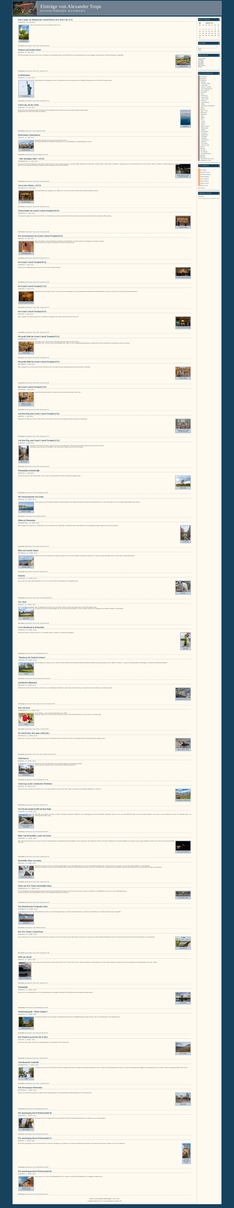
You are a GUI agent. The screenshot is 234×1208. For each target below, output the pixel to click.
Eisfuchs (21, 576)
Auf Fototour (203, 76)
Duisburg (203, 81)
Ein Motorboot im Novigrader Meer (33, 906)
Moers (202, 107)
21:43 (46, 154)
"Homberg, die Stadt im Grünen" (32, 657)
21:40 (48, 678)
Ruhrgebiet (204, 114)
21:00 (46, 1134)
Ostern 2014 (204, 97)
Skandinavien (205, 140)
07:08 (47, 952)
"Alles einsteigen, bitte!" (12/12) (31, 159)
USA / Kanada (40, 45)
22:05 (47, 466)
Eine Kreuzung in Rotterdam (30, 1087)
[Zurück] (200, 23)
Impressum (201, 196)
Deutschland (40, 831)
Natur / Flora (40, 703)
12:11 (47, 409)
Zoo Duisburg (43, 597)
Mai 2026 (200, 62)
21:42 (47, 206)
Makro (203, 104)
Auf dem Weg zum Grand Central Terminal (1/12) (38, 440)
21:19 (47, 902)
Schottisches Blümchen (27, 683)
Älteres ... (200, 66)
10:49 (47, 729)
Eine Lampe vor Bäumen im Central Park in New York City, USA (45, 20)
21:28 (46, 571)
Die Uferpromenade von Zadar (31, 497)
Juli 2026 (200, 60)
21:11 (47, 546)
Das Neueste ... (202, 65)
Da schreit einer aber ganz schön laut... (34, 733)
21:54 (47, 332)
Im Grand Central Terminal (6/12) (32, 311)
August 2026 (201, 58)
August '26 (209, 23)
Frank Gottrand (204, 178)
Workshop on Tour (206, 160)
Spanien (203, 141)
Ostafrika (203, 138)
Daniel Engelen (204, 176)
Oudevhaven (23, 758)
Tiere (38, 597)
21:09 (47, 282)
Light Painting (205, 102)
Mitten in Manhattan (26, 520)
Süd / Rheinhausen (206, 88)
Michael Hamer (204, 181)
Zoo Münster (204, 152)
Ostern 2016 (204, 99)
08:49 (44, 516)
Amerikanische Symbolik (28, 1062)
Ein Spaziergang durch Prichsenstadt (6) (35, 1171)
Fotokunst (203, 100)
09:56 (46, 1167)
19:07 (46, 1108)
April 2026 (201, 64)
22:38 (46, 779)
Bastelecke (203, 78)
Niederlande (40, 154)
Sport (202, 116)
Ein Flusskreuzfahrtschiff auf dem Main (34, 809)
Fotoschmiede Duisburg (63, 10)
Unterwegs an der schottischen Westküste (35, 784)
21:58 (47, 231)
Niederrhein (204, 112)
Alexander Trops (31, 45)
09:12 (47, 1083)
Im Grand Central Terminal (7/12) (32, 286)
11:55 (47, 357)
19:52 (44, 131)
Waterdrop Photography (208, 105)
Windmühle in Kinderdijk (28, 470)
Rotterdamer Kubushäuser (29, 135)
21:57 (47, 307)
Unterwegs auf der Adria (28, 105)
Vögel (49, 754)
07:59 (46, 804)
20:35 (46, 831)
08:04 (44, 927)
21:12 (47, 258)
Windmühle (23, 987)
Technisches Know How (207, 158)
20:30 (47, 181)
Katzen (203, 122)
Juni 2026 (201, 61)
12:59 (47, 45)
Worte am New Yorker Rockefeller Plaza (35, 886)
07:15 (50, 597)
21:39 (47, 856)
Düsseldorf (204, 92)
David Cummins (103, 1201)
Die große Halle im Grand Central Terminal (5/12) (38, 336)
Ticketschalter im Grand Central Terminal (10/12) (38, 211)
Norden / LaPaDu (206, 87)
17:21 (47, 100)
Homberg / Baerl (41, 678)
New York (22, 602)
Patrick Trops (204, 185)
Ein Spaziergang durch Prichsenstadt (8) (35, 1113)
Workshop (202, 157)
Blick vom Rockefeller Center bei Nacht (34, 836)
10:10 (46, 71)
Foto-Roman (204, 95)
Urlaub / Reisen (205, 126)
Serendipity (116, 1201)
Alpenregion (204, 128)
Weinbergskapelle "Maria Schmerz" (33, 1012)
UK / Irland (39, 71)
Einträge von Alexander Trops (70, 6)
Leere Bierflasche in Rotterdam (31, 627)
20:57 (47, 623)
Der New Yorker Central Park (30, 932)
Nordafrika (204, 136)
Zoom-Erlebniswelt (206, 153)
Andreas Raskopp (205, 174)
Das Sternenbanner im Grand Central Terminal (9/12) (40, 236)
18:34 (47, 382)
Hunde (203, 121)
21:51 (46, 653)
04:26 (46, 1058)
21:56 (53, 703)
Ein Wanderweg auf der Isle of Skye (33, 1037)
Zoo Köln (203, 150)
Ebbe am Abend (24, 957)
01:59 (46, 492)
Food (202, 93)
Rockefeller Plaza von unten (29, 861)
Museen (203, 109)
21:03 (47, 881)
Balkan (38, 131)
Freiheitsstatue (24, 75)
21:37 (47, 436)
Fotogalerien (203, 80)
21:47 (46, 1033)
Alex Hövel (203, 170)
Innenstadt (204, 85)
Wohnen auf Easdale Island (29, 50)
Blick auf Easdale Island (28, 550)
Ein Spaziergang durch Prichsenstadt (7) (35, 1138)
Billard (203, 117)
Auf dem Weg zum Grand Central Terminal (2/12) (38, 414)
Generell (202, 146)
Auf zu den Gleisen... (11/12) (29, 185)
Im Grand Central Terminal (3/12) (32, 387)
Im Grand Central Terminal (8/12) (32, 262)
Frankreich (204, 133)
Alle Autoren (201, 188)
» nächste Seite (115, 1198)
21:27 (46, 1194)
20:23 (46, 983)
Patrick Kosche (204, 183)
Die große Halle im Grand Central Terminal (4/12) (38, 362)
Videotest (202, 155)
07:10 (54, 754)
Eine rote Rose (24, 708)
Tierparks (202, 148)
